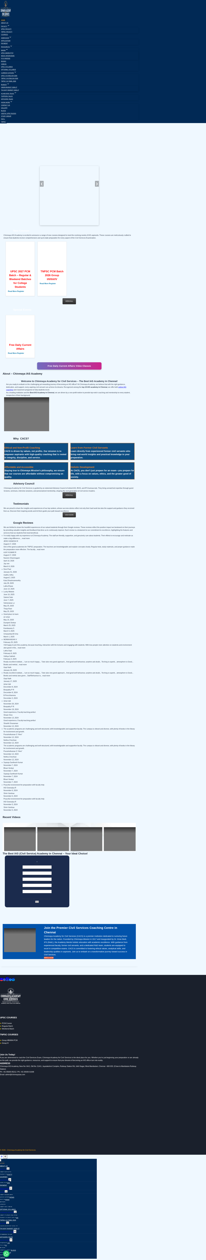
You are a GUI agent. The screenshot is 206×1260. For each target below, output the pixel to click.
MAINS (2, 1192)
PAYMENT (4, 43)
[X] (10, 979)
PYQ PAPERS (5, 58)
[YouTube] (1, 979)
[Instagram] (4, 979)
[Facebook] (7, 979)
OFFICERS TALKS (7, 99)
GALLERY (4, 108)
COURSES (4, 34)
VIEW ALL (69, 301)
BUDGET (3, 1224)
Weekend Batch (8, 1029)
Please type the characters (37, 888)
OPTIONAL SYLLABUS (8, 69)
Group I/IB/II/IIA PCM (9, 1040)
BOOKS (3, 61)
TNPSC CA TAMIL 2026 (8, 81)
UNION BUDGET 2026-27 (9, 87)
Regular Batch (7, 1026)
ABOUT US (4, 23)
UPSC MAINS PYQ (7, 53)
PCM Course (7, 1023)
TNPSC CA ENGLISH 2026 (9, 78)
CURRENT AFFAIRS (7, 1213)
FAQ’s (3, 119)
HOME (3, 20)
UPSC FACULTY (6, 29)
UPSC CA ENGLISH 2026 (9, 76)
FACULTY (3, 1169)
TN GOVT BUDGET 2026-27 (10, 90)
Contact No (37, 876)
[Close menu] (0, 1160)
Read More (12, 291)
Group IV (5, 1043)
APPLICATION (5, 41)
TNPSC (3, 122)
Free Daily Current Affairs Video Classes (69, 366)
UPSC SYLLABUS (7, 67)
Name (37, 864)
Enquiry (37, 882)
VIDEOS (3, 64)
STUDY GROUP (6, 116)
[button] (6, 1254)
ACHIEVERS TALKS (7, 1232)
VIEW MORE (69, 515)
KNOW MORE (5, 1240)
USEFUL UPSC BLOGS (8, 113)
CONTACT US (5, 105)
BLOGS (3, 111)
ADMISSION (4, 1180)
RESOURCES (4, 1189)
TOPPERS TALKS (7, 96)
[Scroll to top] (1, 1158)
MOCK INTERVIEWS (7, 56)
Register (20, 291)
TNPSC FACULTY (6, 32)
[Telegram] (13, 979)
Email (37, 870)
